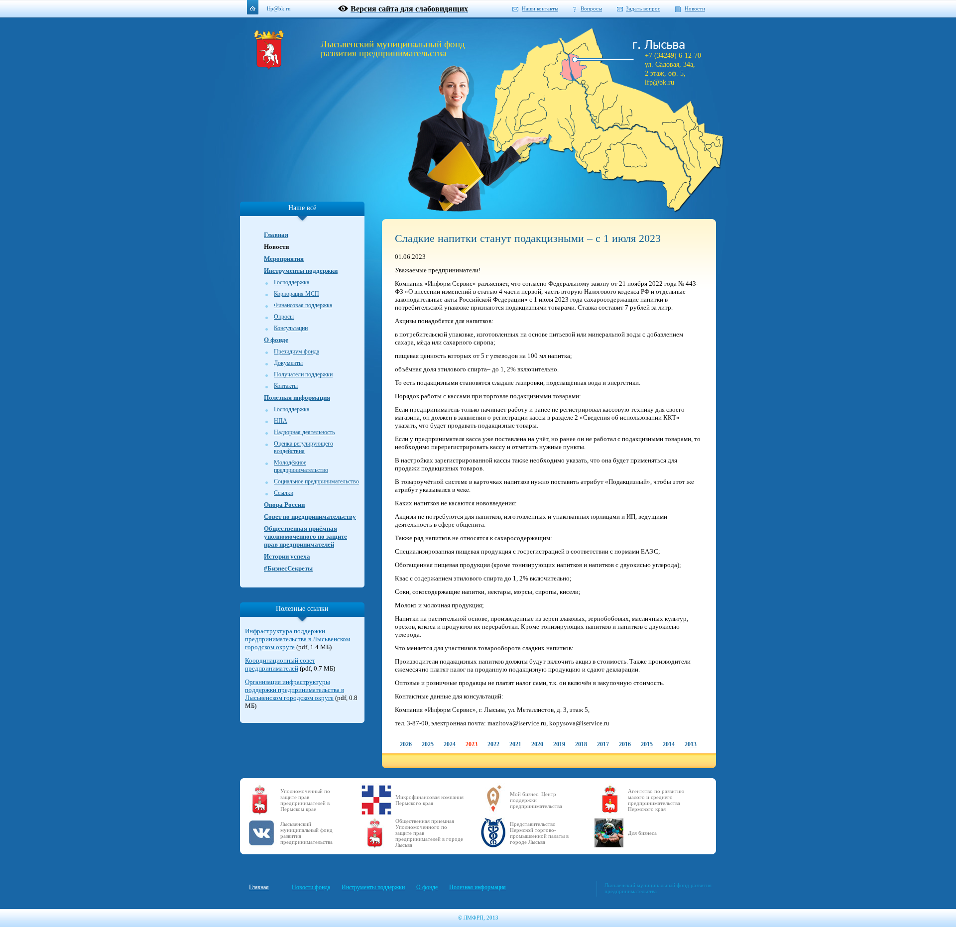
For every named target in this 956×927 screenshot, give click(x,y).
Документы (288, 362)
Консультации (291, 328)
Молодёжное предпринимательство (301, 466)
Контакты (286, 385)
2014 (669, 744)
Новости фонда (311, 887)
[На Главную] (269, 67)
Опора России (284, 504)
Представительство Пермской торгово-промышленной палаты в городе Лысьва (539, 833)
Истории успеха (287, 556)
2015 (647, 744)
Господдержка (291, 282)
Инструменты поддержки (301, 270)
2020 (537, 744)
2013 (691, 744)
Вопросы (591, 8)
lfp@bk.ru (279, 8)
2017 (603, 744)
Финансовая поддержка (303, 305)
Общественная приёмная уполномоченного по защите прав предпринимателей (305, 536)
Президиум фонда (296, 351)
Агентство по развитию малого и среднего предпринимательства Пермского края (656, 800)
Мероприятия (284, 258)
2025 (428, 744)
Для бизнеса (642, 833)
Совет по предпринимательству (310, 516)
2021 (515, 744)
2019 (559, 744)
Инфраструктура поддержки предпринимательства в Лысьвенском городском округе (297, 639)
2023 (472, 744)
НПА (280, 420)
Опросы (284, 316)
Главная (276, 234)
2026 (406, 744)
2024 (450, 744)
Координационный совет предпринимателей (280, 664)
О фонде (276, 340)
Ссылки (283, 492)
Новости (695, 8)
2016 (625, 744)
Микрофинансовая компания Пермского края (429, 800)
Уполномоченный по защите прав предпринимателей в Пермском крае (305, 800)
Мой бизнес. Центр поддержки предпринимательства (536, 800)
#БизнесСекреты (288, 568)
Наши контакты (540, 8)
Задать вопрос (643, 8)
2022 (493, 744)
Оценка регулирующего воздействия (303, 447)
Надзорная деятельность (304, 432)
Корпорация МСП (296, 293)
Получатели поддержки (303, 374)
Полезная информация (297, 397)
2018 (581, 744)
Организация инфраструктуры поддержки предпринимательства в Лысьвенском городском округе (294, 689)
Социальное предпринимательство (316, 481)
